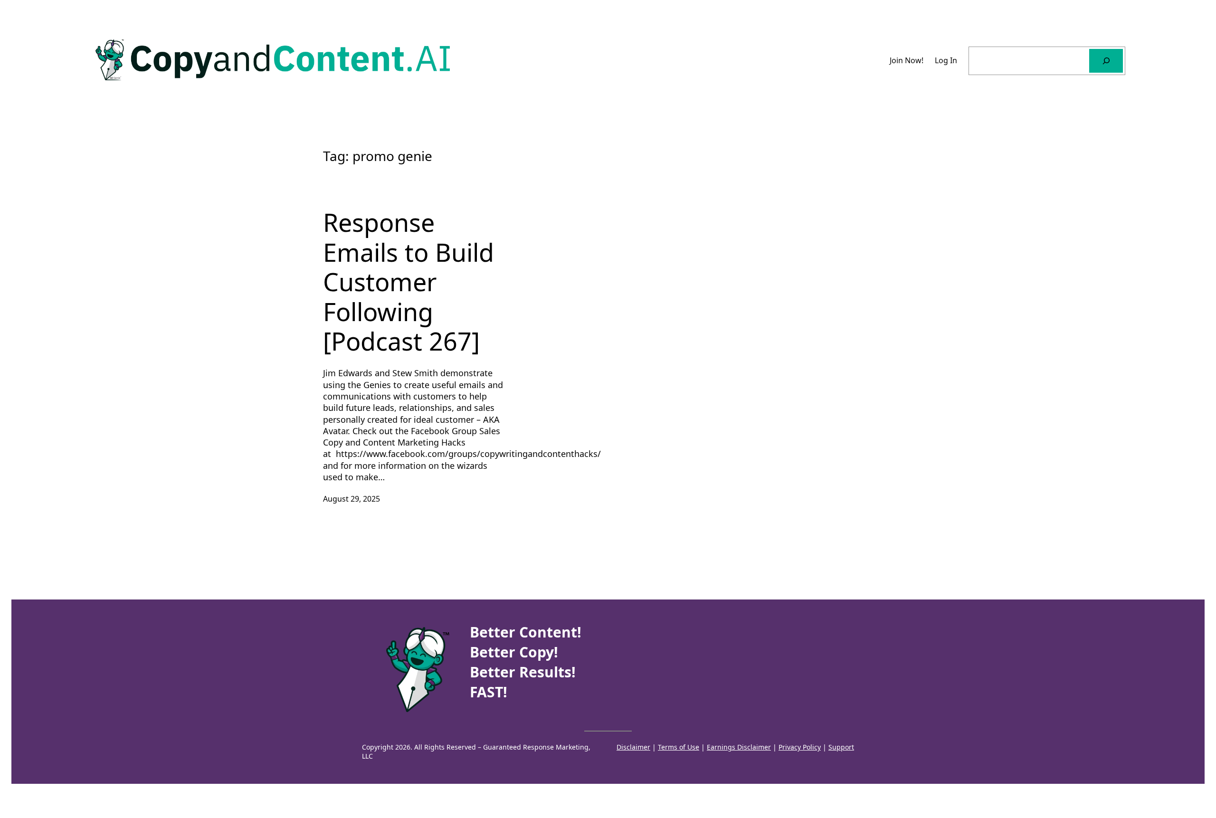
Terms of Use (678, 746)
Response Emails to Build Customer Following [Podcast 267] (408, 282)
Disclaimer (633, 746)
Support (841, 746)
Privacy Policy (800, 746)
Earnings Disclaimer (739, 746)
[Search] (1106, 60)
